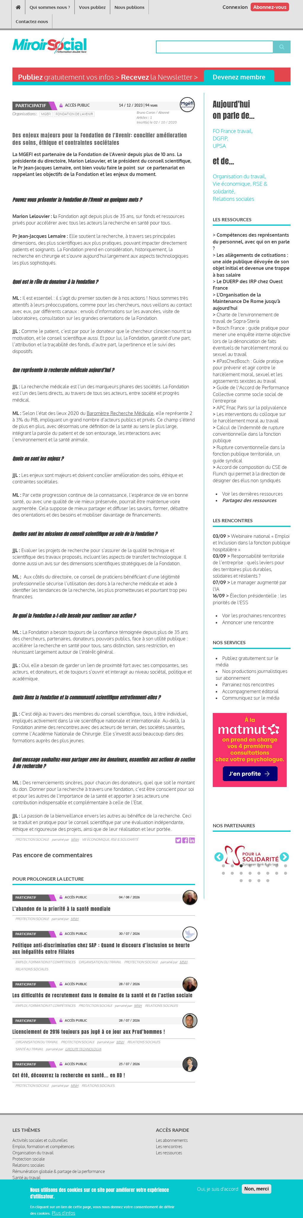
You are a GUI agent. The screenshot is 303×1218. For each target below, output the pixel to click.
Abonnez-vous (269, 7)
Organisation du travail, (239, 176)
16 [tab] (286, 873)
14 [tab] (268, 873)
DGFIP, (220, 138)
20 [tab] (268, 881)
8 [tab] (286, 866)
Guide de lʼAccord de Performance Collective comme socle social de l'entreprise (251, 394)
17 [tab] (241, 881)
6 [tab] (268, 866)
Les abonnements (172, 1140)
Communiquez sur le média (250, 698)
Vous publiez (92, 7)
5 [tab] (259, 866)
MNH (75, 839)
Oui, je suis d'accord (217, 1189)
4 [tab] (250, 866)
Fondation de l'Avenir (74, 114)
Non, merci (256, 1188)
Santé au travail (29, 1049)
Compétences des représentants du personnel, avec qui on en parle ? (251, 241)
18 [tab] (250, 881)
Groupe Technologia (83, 1049)
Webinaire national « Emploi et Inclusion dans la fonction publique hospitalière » (251, 542)
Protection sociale (32, 839)
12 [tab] (250, 873)
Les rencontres (169, 1146)
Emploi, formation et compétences (45, 962)
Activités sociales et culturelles (39, 1140)
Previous (219, 857)
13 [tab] (259, 873)
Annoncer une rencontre (248, 622)
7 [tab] (277, 866)
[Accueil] (34, 46)
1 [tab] (223, 866)
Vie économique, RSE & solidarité (110, 839)
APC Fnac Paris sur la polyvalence (252, 408)
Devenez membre (239, 77)
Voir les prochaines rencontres (254, 615)
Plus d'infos (63, 1213)
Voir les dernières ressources (252, 494)
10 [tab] (232, 873)
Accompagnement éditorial (250, 691)
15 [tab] (277, 873)
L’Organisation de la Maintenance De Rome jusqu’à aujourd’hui (246, 301)
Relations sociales (31, 969)
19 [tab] (259, 881)
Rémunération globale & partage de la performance (58, 1171)
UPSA (219, 145)
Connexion (235, 7)
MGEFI (46, 114)
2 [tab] (232, 866)
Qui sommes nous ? (50, 7)
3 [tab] (241, 866)
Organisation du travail (100, 962)
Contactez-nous (32, 21)
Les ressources (169, 1152)
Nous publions (129, 7)
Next (284, 857)
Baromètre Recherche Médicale (120, 413)
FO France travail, (233, 131)
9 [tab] (223, 873)
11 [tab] (241, 873)
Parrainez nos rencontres (248, 684)
